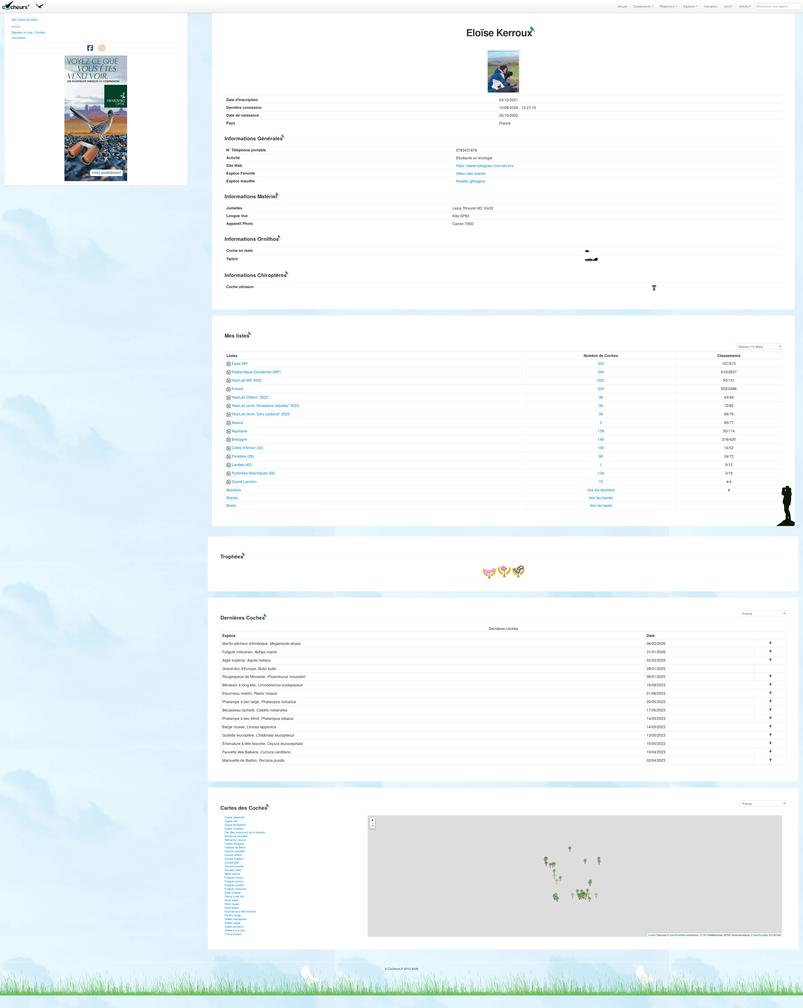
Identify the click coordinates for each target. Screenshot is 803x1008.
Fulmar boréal (233, 934)
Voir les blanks (601, 497)
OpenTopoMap (760, 935)
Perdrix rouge (233, 915)
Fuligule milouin (234, 877)
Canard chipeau (234, 859)
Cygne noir (231, 821)
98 (601, 456)
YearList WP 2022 (247, 380)
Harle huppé (232, 904)
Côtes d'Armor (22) (247, 447)
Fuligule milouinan (235, 889)
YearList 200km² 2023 (250, 397)
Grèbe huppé (232, 923)
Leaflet (651, 935)
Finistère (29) (243, 456)
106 (601, 447)
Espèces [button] (689, 6)
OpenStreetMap (677, 935)
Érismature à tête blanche (240, 911)
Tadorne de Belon (235, 847)
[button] (41, 5)
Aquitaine (239, 430)
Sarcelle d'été (233, 870)
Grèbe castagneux (236, 919)
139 (601, 430)
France (237, 388)
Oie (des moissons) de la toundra (245, 832)
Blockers (233, 489)
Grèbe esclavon (234, 926)
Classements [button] (642, 6)
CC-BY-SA (704, 935)
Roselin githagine (470, 181)
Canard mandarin (235, 851)
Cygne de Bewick (235, 825)
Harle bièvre (232, 908)
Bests (231, 505)
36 (601, 397)
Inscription (710, 6)
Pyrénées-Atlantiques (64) (253, 473)
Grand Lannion (244, 481)
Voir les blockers (601, 489)
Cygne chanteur (234, 828)
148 (601, 439)
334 (601, 388)
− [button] (372, 826)
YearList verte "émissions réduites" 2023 (265, 405)
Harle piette (231, 900)
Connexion (19, 38)
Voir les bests (601, 505)
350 (601, 363)
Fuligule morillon (234, 885)
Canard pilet (232, 862)
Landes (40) (242, 464)
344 (601, 371)
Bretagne (239, 439)
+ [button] (372, 820)
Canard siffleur (233, 855)
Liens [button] (727, 6)
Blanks (232, 497)
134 (601, 473)
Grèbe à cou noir (235, 930)
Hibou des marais (470, 173)
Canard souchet (234, 866)
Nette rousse (232, 874)
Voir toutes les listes (25, 19)
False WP (240, 363)
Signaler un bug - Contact (28, 32)
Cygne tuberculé (234, 817)
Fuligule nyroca (234, 881)
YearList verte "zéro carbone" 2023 (261, 413)
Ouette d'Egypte (234, 844)
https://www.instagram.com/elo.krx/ (485, 165)
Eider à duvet (233, 893)
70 (601, 481)
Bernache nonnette (236, 836)
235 (601, 380)
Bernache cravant (235, 840)
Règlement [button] (667, 6)
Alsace (237, 422)
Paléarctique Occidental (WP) (256, 371)
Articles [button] (744, 6)
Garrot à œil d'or (234, 896)
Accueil (622, 6)
